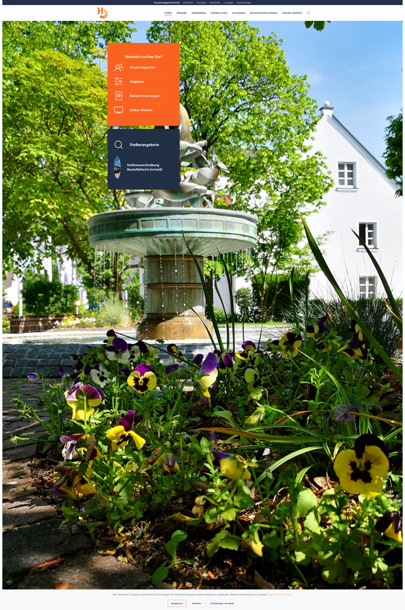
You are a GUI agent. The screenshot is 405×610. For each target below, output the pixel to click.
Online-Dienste (292, 13)
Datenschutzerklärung (279, 594)
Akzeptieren (177, 603)
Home (168, 13)
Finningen (201, 2)
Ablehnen (196, 603)
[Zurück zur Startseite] (103, 13)
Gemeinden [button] (199, 13)
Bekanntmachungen (263, 13)
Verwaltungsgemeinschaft (167, 2)
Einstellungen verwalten (222, 603)
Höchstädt (215, 2)
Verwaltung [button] (219, 13)
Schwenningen (244, 2)
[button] (308, 13)
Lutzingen (228, 2)
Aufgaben (238, 13)
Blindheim (188, 2)
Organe (182, 13)
